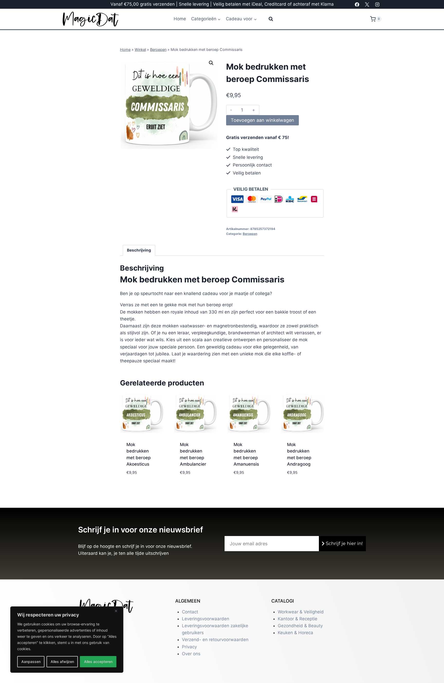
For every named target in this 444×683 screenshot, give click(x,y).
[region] (66, 639)
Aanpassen (31, 661)
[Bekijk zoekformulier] (267, 19)
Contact (190, 611)
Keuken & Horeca (295, 632)
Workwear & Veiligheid (301, 611)
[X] (367, 4)
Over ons (191, 653)
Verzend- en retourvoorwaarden (215, 639)
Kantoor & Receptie (297, 618)
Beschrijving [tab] (139, 250)
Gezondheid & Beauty (300, 625)
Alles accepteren (98, 661)
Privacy (189, 646)
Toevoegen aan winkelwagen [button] (140, 474)
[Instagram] (377, 4)
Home (180, 18)
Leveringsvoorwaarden (205, 618)
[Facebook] (357, 4)
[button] (211, 63)
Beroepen (158, 49)
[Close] (118, 611)
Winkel (140, 49)
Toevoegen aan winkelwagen (262, 120)
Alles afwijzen (62, 661)
